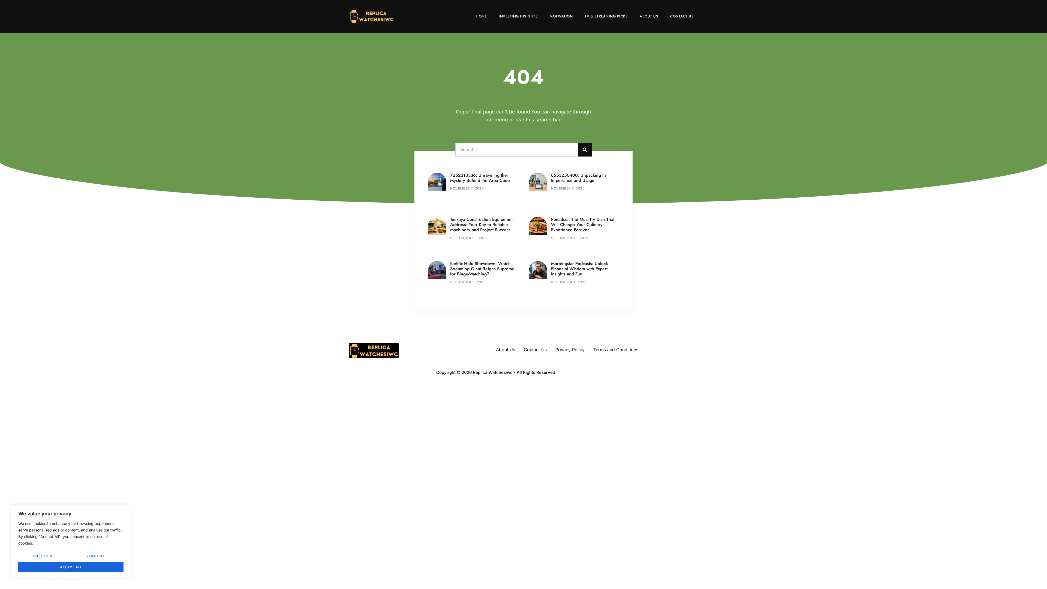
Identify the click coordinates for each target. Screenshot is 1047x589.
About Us (649, 16)
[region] (71, 541)
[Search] (585, 150)
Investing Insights (518, 16)
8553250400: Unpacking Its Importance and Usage (578, 178)
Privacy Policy (570, 349)
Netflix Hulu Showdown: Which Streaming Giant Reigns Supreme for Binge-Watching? (482, 268)
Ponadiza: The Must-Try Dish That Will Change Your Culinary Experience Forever (582, 224)
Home (481, 16)
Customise (43, 556)
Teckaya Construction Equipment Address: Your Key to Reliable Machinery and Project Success (481, 224)
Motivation (561, 16)
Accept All (71, 567)
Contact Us (682, 16)
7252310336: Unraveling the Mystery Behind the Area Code (480, 178)
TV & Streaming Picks (606, 16)
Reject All (96, 556)
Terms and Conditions (615, 349)
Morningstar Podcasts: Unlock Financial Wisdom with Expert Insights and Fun (579, 268)
